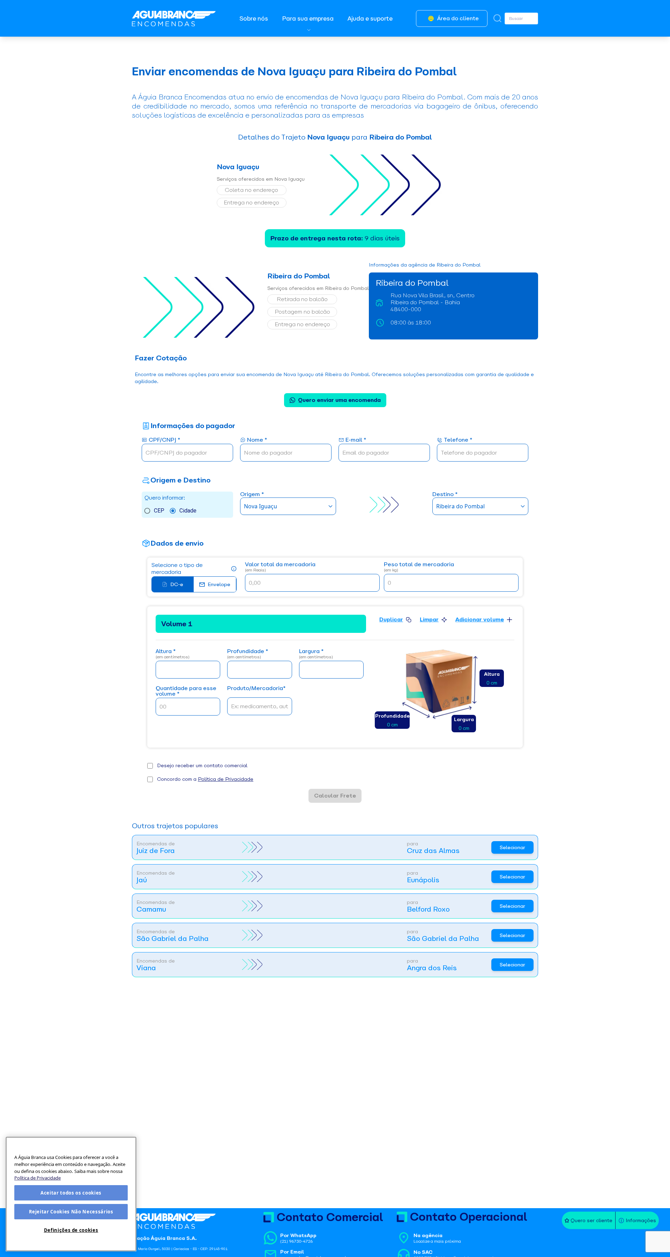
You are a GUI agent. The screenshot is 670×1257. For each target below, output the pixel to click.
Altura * (172, 654)
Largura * (316, 654)
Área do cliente (458, 18)
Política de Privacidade (225, 779)
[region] (71, 1194)
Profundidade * (247, 654)
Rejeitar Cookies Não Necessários (71, 1212)
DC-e (176, 584)
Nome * (257, 440)
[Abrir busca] (497, 18)
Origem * (252, 494)
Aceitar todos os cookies (71, 1193)
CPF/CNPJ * (164, 440)
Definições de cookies (71, 1230)
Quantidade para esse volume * (186, 691)
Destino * (444, 494)
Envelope (219, 584)
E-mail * (355, 440)
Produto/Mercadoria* (256, 688)
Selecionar (512, 847)
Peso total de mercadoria (419, 567)
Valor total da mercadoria (280, 567)
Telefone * (458, 440)
